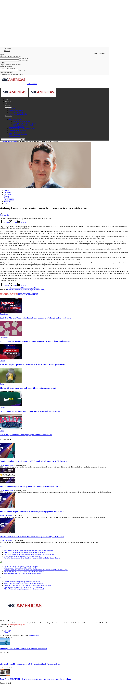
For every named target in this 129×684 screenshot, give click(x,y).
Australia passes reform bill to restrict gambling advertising (22, 573)
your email (22, 70)
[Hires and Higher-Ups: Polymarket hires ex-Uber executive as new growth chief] (11, 359)
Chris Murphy (4, 215)
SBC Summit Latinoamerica (18, 134)
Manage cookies (34, 635)
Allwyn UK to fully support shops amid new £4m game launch (24, 589)
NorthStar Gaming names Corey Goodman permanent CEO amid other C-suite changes (32, 558)
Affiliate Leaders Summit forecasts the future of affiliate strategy (24, 552)
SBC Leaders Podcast (16, 112)
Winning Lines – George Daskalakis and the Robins (20, 568)
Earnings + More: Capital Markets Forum (22, 128)
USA (5, 203)
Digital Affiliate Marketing (21, 121)
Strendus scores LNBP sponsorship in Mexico (24, 288)
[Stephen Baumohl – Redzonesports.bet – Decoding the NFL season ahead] (5, 660)
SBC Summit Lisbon (15, 132)
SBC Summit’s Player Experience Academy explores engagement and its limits (32, 511)
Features (7, 141)
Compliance (4, 314)
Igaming (7, 103)
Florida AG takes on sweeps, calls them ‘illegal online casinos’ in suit (28, 388)
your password (23, 60)
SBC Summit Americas (16, 127)
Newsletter (7, 48)
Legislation (8, 105)
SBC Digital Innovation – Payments (24, 123)
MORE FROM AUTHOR (28, 294)
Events (7, 118)
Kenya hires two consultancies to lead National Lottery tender (23, 583)
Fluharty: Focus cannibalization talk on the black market (23, 649)
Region (6, 196)
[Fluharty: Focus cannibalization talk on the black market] (5, 645)
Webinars (12, 108)
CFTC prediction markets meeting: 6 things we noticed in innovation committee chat (35, 341)
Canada (2, 361)
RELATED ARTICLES (9, 294)
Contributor (8, 515)
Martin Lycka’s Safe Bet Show (19, 114)
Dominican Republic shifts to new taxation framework (21, 566)
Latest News (8, 194)
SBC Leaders (8, 116)
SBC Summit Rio (14, 136)
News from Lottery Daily (18, 578)
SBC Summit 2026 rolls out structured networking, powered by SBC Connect (32, 537)
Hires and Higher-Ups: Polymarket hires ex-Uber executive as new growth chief (32, 364)
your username (23, 58)
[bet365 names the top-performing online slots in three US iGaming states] (11, 405)
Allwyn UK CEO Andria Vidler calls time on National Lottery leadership (27, 585)
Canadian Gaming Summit (17, 130)
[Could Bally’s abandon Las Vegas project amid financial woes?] (11, 429)
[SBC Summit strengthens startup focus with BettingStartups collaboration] (7, 482)
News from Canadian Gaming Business (25, 547)
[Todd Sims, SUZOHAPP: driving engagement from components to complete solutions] (5, 675)
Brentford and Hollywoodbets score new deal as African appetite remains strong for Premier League (36, 570)
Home (6, 99)
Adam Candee (9, 465)
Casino (2, 384)
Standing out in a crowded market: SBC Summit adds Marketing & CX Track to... (34, 461)
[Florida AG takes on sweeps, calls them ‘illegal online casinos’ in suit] (11, 382)
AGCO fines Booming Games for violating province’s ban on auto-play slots (28, 551)
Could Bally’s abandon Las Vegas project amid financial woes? (26, 435)
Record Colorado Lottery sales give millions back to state (22, 582)
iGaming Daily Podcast (16, 110)
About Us (7, 51)
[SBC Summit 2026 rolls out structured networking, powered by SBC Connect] (7, 533)
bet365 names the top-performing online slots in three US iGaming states (30, 411)
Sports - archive (9, 200)
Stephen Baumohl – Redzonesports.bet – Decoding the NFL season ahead (30, 664)
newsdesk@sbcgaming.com (16, 624)
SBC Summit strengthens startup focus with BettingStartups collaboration (30, 486)
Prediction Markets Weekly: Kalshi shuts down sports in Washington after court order (35, 318)
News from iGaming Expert (19, 562)
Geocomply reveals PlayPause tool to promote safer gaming (26, 290)
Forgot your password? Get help (10, 64)
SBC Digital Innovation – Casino (23, 125)
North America (9, 198)
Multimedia (8, 107)
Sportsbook (8, 101)
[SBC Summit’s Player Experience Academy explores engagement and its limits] (7, 507)
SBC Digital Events (15, 119)
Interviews (13, 141)
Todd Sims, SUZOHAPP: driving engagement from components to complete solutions (35, 679)
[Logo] (15, 96)
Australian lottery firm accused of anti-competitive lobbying (23, 587)
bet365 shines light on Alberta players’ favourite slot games (22, 556)
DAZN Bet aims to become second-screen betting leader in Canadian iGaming (29, 554)
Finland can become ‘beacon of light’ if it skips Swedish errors (24, 571)
